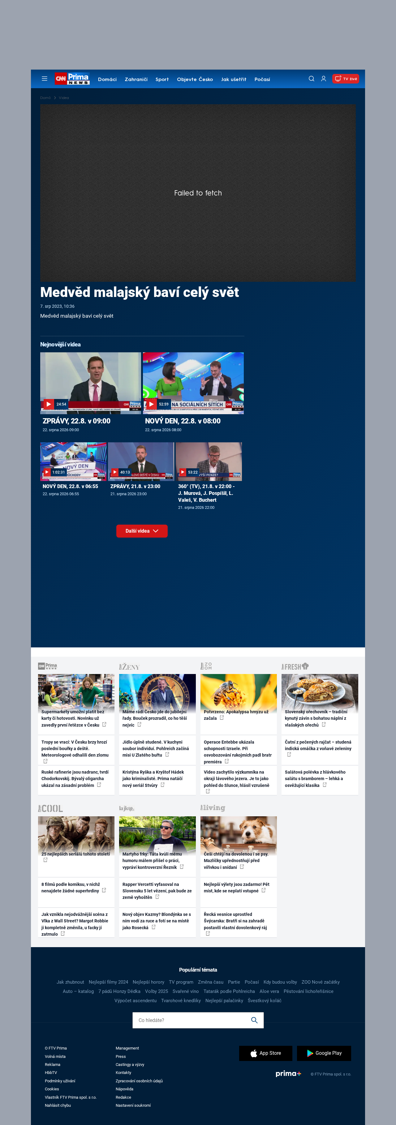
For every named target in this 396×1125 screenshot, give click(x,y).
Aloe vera (269, 991)
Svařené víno (186, 991)
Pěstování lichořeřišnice (309, 991)
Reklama (52, 1064)
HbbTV (51, 1072)
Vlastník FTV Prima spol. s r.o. (71, 1097)
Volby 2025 (156, 991)
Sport (162, 79)
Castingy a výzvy (130, 1064)
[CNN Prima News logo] (72, 78)
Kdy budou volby (280, 982)
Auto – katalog (78, 991)
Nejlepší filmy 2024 (108, 982)
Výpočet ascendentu (135, 1000)
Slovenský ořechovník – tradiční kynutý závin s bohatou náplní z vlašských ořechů (316, 718)
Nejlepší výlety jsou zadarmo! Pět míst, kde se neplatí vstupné (236, 887)
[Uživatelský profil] (323, 79)
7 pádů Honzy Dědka (119, 991)
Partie (234, 982)
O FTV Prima (56, 1048)
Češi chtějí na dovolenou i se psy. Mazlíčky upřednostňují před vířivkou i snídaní (236, 861)
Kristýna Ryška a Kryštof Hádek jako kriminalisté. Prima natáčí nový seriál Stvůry (153, 779)
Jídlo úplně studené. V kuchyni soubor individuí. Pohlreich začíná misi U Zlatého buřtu (156, 749)
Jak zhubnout (70, 982)
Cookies (52, 1089)
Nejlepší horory (148, 982)
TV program (181, 982)
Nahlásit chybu (58, 1105)
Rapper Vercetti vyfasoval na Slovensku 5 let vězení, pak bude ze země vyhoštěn (157, 891)
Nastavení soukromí (133, 1105)
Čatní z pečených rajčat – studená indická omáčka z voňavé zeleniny (318, 745)
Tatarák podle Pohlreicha (229, 991)
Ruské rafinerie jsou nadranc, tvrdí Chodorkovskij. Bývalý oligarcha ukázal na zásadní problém (75, 779)
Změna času (210, 982)
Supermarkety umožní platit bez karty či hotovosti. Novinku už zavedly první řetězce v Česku (72, 718)
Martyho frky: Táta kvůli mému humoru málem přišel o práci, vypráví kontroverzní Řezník (152, 861)
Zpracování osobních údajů (139, 1081)
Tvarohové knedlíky (181, 1000)
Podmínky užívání (60, 1081)
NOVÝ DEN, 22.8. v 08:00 (182, 421)
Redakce (123, 1097)
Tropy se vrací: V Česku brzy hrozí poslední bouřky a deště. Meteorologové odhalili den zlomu (75, 749)
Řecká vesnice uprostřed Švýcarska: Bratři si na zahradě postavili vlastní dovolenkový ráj (235, 921)
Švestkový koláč (265, 1000)
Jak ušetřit (234, 79)
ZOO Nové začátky (321, 982)
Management (127, 1048)
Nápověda (124, 1089)
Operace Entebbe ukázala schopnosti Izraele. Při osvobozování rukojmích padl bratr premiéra (238, 752)
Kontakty (123, 1072)
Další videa (138, 531)
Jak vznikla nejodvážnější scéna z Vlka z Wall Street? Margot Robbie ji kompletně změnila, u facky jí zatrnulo (74, 924)
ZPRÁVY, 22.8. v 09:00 (76, 421)
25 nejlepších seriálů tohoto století (75, 854)
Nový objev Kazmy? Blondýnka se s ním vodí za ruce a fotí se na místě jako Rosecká (157, 921)
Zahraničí (136, 79)
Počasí (262, 79)
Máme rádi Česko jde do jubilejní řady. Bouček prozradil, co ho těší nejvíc (155, 718)
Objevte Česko (195, 79)
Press (121, 1056)
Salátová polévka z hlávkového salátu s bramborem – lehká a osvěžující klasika (315, 779)
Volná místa (55, 1056)
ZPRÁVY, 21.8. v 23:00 (135, 486)
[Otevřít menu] (44, 79)
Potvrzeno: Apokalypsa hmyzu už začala (236, 715)
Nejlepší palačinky (224, 1000)
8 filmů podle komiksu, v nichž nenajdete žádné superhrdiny (70, 887)
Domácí (107, 79)
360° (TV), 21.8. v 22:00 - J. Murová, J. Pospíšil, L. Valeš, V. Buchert (206, 493)
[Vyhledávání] (311, 78)
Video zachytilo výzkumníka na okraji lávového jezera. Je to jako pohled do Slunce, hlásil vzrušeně (236, 779)
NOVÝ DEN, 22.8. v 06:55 (70, 486)
